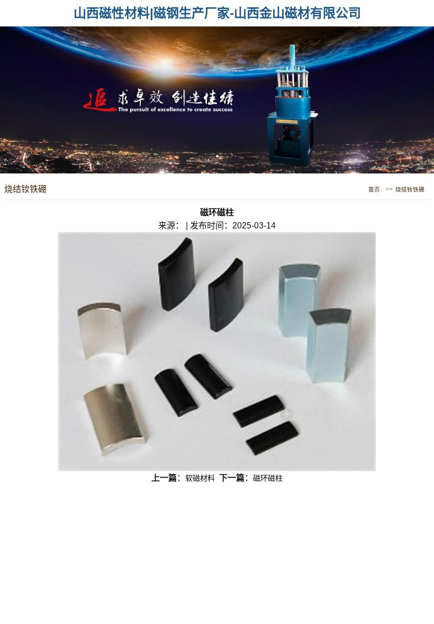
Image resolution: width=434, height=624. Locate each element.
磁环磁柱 (268, 478)
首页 (374, 189)
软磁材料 (200, 478)
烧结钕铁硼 (409, 189)
